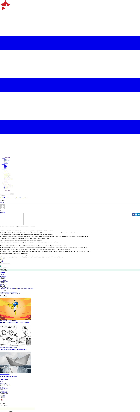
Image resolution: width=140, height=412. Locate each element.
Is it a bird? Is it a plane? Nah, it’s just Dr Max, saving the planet (14, 322)
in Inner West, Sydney (4, 281)
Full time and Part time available (5, 384)
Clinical (3, 158)
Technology (15, 347)
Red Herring (6, 175)
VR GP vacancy (3, 280)
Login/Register (7, 157)
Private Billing (2, 277)
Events (3, 176)
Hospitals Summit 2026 (8, 178)
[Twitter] (136, 214)
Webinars (6, 163)
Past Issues (6, 187)
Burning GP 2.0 (7, 177)
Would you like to (3, 284)
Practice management (9, 347)
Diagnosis (6, 161)
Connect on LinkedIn (29, 288)
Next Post (1, 259)
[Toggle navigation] (1, 14)
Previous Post (2, 258)
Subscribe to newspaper (8, 185)
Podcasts (5, 162)
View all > (2, 274)
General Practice (11, 320)
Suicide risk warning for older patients (14, 198)
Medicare (1, 374)
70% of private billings (4, 392)
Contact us (6, 188)
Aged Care (2, 202)
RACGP (5, 166)
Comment (6, 171)
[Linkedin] (138, 214)
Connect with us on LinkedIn (15, 293)
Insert (11, 411)
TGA (5, 167)
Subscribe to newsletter (8, 186)
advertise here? (2, 285)
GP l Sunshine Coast (3, 391)
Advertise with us (7, 184)
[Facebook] (133, 214)
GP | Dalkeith (2, 395)
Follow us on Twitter (12, 288)
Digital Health (2, 347)
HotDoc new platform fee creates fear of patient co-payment (13, 349)
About (3, 182)
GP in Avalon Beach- (3, 276)
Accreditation (2, 320)
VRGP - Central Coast (4, 383)
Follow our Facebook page (21, 288)
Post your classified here (4, 287)
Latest (5, 159)
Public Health (6, 160)
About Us (6, 183)
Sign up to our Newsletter (4, 288)
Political (3, 164)
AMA (5, 168)
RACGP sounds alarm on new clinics (8, 376)
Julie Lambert (2, 212)
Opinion (3, 169)
